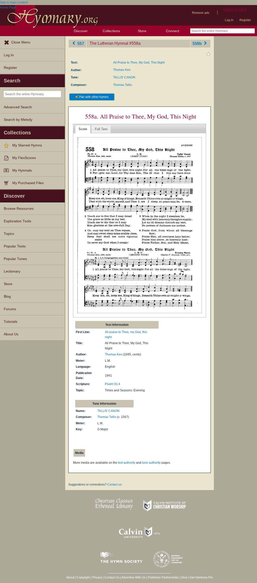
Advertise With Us (133, 577)
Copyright (83, 577)
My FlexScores (24, 158)
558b (197, 43)
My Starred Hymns (27, 145)
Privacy (97, 577)
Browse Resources (19, 208)
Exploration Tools (17, 221)
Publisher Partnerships (163, 577)
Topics (9, 234)
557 (80, 43)
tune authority (151, 462)
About (70, 577)
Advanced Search (18, 107)
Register (245, 20)
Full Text (101, 129)
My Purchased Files (28, 183)
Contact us (114, 484)
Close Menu (20, 42)
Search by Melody (18, 120)
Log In (9, 55)
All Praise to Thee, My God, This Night (139, 62)
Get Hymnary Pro (201, 577)
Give (184, 577)
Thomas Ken (122, 70)
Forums (10, 309)
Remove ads (200, 13)
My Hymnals (22, 170)
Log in (229, 20)
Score (83, 129)
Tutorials (10, 322)
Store (142, 31)
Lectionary (12, 271)
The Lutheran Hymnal (109, 43)
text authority (126, 462)
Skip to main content (14, 2)
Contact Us (111, 577)
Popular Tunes (15, 259)
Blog (7, 296)
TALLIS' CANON (124, 77)
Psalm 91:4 (112, 384)
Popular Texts (15, 246)
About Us (11, 334)
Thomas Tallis (122, 85)
